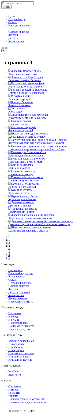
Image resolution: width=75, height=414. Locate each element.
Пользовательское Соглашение (26, 398)
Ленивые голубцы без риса (24, 80)
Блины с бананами (19, 105)
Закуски (13, 34)
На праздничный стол (21, 325)
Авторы (13, 389)
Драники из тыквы (19, 205)
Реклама (13, 395)
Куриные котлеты (18, 193)
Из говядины (16, 344)
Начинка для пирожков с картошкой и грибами (36, 149)
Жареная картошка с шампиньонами (30, 218)
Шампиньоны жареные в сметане (28, 230)
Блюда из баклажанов (21, 340)
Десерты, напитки (19, 292)
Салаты (12, 22)
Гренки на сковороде (20, 174)
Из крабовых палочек (21, 353)
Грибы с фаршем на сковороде (26, 92)
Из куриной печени (20, 359)
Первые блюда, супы (20, 273)
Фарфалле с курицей (20, 130)
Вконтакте (14, 374)
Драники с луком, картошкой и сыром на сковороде (39, 224)
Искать (6, 7)
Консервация (16, 41)
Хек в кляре (15, 111)
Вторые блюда (16, 19)
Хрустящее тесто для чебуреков (27, 117)
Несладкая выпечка (20, 25)
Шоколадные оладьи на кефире (27, 136)
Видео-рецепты (17, 298)
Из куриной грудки (19, 356)
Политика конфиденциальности (27, 402)
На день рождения (19, 329)
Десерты (13, 38)
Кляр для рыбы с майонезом (25, 161)
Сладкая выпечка (18, 31)
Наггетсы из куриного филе (25, 86)
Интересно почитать (20, 301)
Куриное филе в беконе (22, 199)
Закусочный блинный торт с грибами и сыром (36, 142)
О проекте (14, 386)
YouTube (13, 371)
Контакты (14, 392)
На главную (15, 270)
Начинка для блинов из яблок (26, 155)
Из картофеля (16, 350)
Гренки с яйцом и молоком (24, 180)
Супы (11, 16)
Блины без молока (19, 167)
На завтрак (14, 313)
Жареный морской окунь (23, 74)
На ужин (13, 319)
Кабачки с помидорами (22, 186)
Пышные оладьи (18, 124)
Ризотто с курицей (19, 99)
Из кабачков (15, 347)
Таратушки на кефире (21, 211)
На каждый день (18, 322)
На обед (13, 316)
